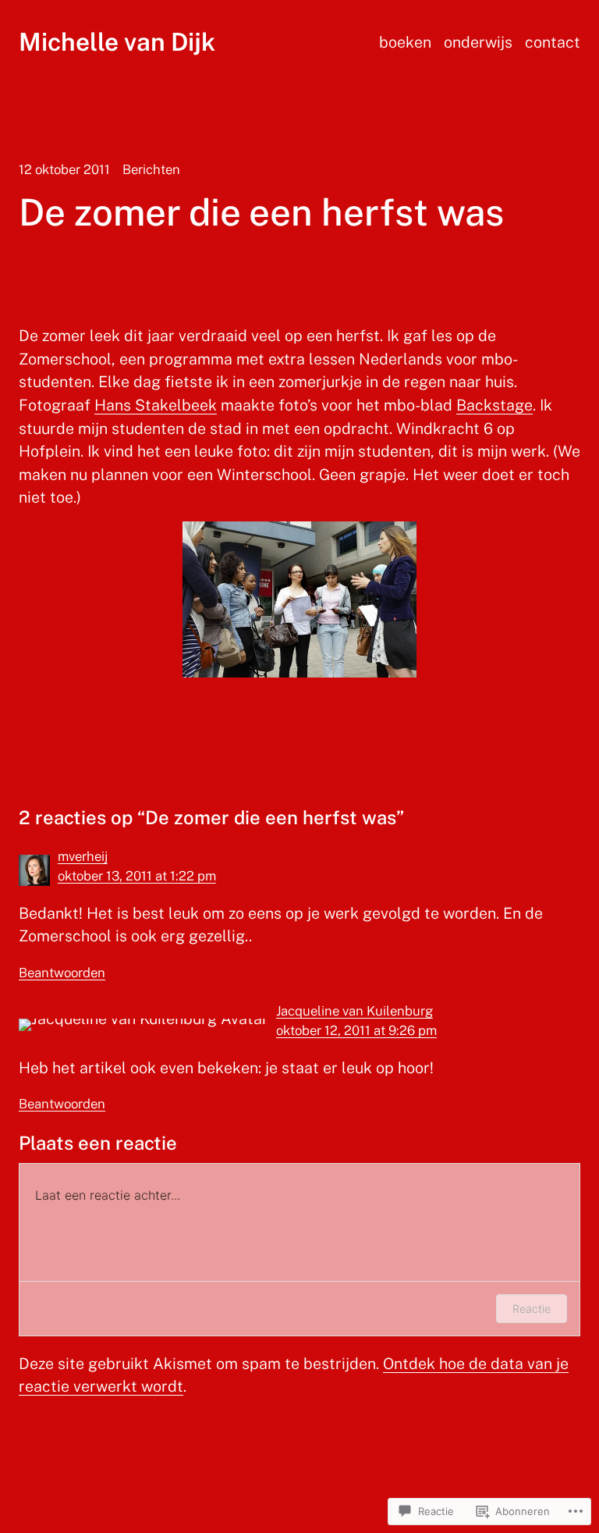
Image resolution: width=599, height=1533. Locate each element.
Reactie (531, 1308)
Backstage (494, 405)
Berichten (151, 169)
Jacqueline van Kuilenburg (354, 1011)
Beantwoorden (62, 972)
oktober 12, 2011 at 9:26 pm (356, 1030)
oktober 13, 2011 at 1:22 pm (137, 876)
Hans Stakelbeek (155, 405)
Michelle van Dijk (117, 41)
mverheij (83, 856)
